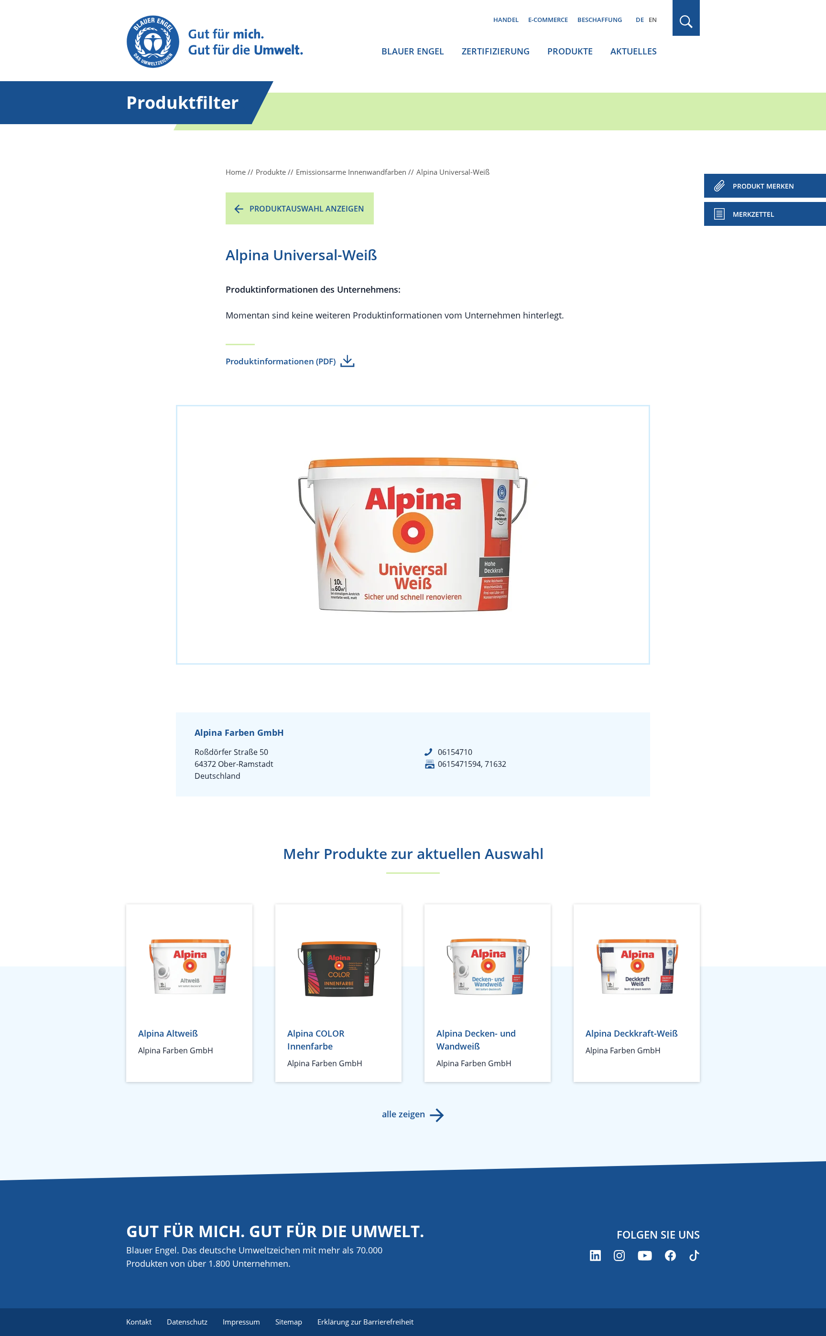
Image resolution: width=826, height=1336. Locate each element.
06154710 (455, 752)
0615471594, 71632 (472, 764)
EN (653, 19)
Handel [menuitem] (506, 19)
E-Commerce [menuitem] (548, 19)
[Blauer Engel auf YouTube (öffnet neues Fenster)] (645, 1255)
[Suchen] (686, 21)
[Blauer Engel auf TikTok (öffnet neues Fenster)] (694, 1255)
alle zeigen (403, 1114)
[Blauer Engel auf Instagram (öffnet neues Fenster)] (619, 1255)
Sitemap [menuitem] (288, 1321)
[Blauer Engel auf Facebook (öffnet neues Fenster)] (670, 1255)
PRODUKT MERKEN (763, 186)
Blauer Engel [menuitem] (412, 51)
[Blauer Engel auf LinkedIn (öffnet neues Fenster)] (595, 1255)
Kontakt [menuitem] (139, 1321)
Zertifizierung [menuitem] (496, 51)
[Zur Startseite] (223, 42)
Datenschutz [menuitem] (187, 1321)
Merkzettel (753, 214)
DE (640, 19)
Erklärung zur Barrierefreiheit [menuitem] (365, 1321)
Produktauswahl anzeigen (307, 208)
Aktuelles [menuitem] (633, 51)
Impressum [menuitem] (241, 1321)
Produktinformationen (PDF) (281, 361)
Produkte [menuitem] (570, 51)
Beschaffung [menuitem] (599, 19)
